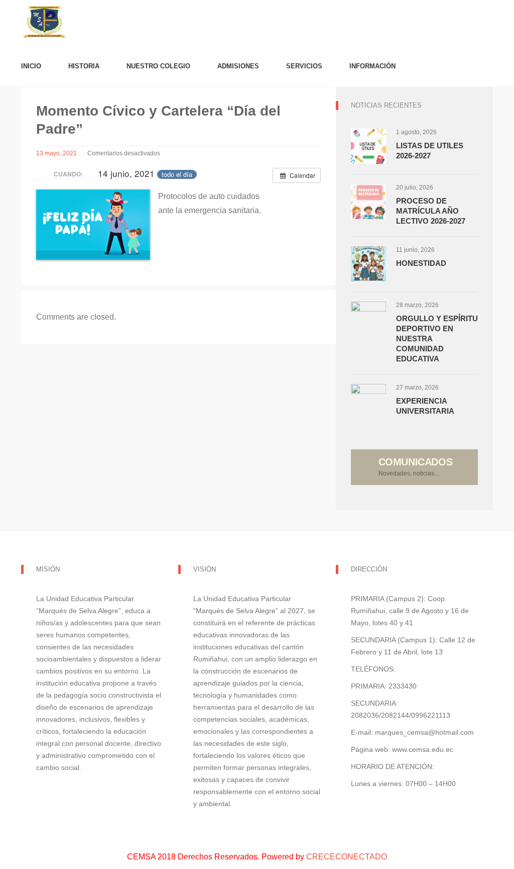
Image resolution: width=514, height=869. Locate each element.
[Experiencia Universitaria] (368, 401)
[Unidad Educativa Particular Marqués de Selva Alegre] (257, 23)
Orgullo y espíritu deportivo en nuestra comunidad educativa (437, 338)
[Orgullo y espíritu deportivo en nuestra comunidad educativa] (368, 319)
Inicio (31, 66)
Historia (83, 66)
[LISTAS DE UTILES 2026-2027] (368, 146)
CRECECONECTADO (346, 856)
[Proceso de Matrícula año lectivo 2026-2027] (368, 201)
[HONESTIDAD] (368, 263)
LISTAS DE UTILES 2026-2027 (429, 150)
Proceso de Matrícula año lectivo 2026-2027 (430, 211)
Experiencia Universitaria (425, 406)
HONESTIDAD (421, 263)
